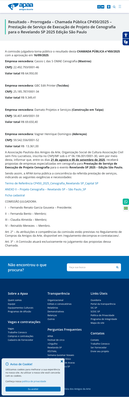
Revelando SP (55, 347)
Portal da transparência (103, 303)
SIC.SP (94, 307)
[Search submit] (116, 267)
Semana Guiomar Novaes (61, 355)
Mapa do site (97, 322)
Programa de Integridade (104, 319)
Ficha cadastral (15, 195)
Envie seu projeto (100, 351)
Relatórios (53, 307)
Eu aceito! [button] (33, 389)
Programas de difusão (19, 311)
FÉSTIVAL (52, 351)
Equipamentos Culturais (20, 307)
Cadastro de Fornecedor (20, 339)
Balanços (52, 315)
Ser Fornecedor (99, 347)
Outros (51, 319)
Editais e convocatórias (60, 303)
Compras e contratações (20, 336)
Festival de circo (56, 339)
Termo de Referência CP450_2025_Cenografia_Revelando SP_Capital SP (51, 183)
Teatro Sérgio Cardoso (59, 358)
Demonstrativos (56, 311)
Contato (95, 339)
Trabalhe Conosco (17, 332)
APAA (50, 336)
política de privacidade (34, 381)
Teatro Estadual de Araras (61, 362)
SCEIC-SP (95, 311)
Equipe (11, 303)
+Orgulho (52, 343)
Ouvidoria (96, 300)
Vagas (11, 328)
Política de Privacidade (102, 315)
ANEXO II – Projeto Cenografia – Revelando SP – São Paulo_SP (45, 189)
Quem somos (15, 300)
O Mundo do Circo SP (59, 366)
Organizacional (55, 300)
